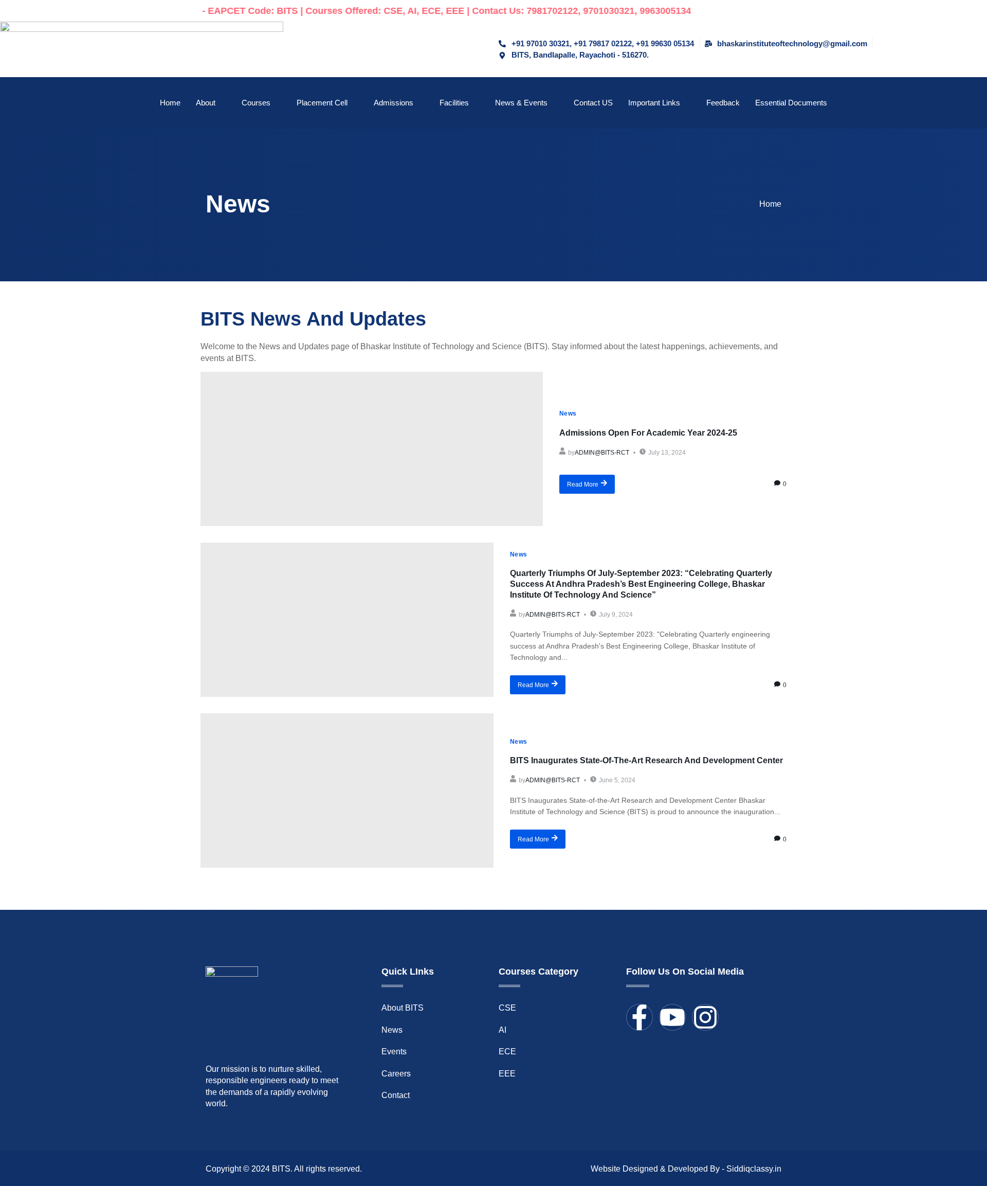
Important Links (654, 102)
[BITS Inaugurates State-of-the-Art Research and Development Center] (347, 790)
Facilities (454, 102)
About (205, 102)
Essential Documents (791, 102)
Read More (582, 484)
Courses (256, 102)
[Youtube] (672, 1017)
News (568, 413)
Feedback (723, 102)
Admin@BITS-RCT (602, 452)
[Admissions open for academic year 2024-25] (371, 449)
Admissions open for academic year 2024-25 (648, 432)
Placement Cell (322, 102)
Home (170, 102)
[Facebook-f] (639, 1017)
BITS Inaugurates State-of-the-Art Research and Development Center (646, 760)
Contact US (593, 102)
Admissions (393, 102)
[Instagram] (705, 1017)
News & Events (521, 102)
